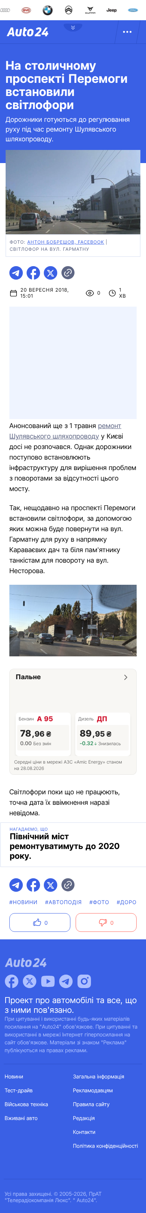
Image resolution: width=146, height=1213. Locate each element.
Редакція (84, 1118)
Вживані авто (21, 1118)
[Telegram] (66, 981)
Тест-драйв (19, 1090)
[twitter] (50, 273)
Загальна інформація (98, 1077)
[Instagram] (84, 981)
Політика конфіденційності (105, 1146)
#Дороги (130, 902)
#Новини (23, 902)
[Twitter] (29, 981)
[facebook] (33, 273)
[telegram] (16, 273)
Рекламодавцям (93, 1090)
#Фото (99, 902)
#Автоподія (63, 902)
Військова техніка (26, 1104)
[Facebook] (11, 981)
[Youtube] (48, 981)
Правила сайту (91, 1104)
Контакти (84, 1132)
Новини (14, 1077)
